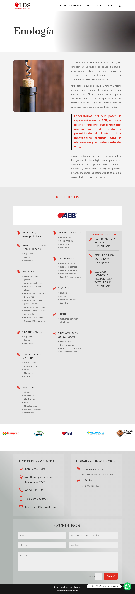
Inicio (62, 6)
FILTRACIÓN (66, 314)
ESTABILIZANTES (69, 232)
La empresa (75, 6)
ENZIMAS (28, 387)
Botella (28, 271)
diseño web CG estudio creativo (67, 590)
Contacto (110, 6)
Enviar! (111, 576)
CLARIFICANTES (32, 331)
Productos (92, 6)
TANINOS (64, 288)
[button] (127, 586)
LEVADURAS (66, 258)
